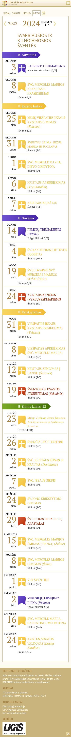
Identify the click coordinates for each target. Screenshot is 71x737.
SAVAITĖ (16, 13)
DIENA (6, 13)
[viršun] (68, 734)
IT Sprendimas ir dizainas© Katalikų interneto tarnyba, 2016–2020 (24, 694)
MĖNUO (27, 13)
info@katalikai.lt (20, 678)
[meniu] (68, 3)
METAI (36, 13)
